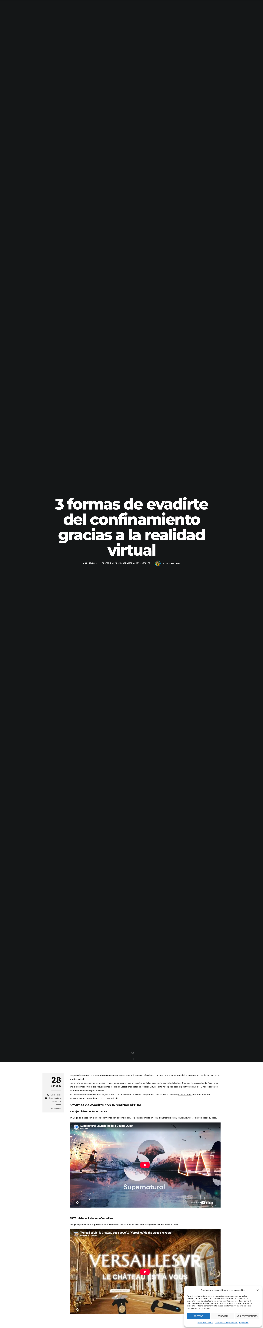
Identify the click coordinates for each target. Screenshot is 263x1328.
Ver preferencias (247, 1316)
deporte (145, 563)
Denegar (223, 1316)
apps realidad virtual (123, 563)
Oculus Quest (184, 1094)
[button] (257, 1290)
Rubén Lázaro (173, 563)
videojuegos (56, 1108)
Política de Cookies (205, 1322)
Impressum (243, 1322)
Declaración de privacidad (226, 1322)
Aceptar (198, 1316)
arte (138, 563)
